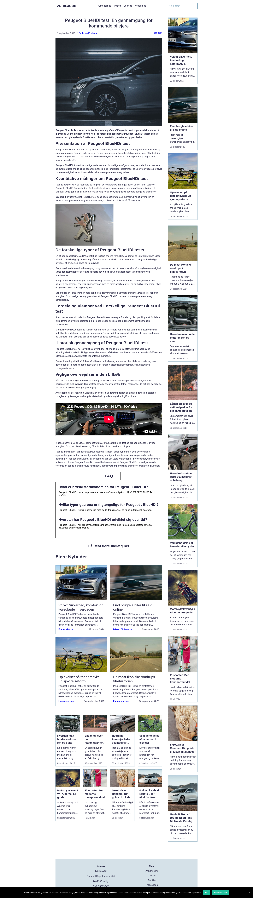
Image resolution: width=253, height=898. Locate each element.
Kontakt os (140, 5)
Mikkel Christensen (123, 629)
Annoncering (104, 5)
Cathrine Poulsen (88, 33)
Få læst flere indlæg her (108, 546)
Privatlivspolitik (220, 892)
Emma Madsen (66, 629)
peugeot (158, 32)
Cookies (128, 5)
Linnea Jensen (66, 701)
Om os (117, 5)
